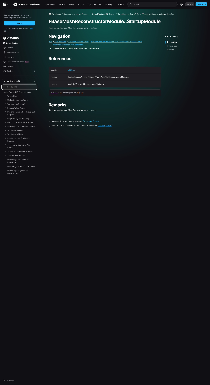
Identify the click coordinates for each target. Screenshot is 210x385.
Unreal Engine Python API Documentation (17, 172)
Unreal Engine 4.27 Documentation (17, 92)
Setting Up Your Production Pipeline (18, 139)
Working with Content (16, 104)
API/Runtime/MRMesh (78, 41)
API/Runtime (60, 41)
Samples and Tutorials (16, 155)
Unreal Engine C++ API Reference (21, 166)
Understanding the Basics (17, 100)
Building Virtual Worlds (16, 108)
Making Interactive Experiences (20, 122)
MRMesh (71, 70)
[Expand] (5, 96)
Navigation (172, 42)
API (50, 41)
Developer (56, 14)
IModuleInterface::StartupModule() (68, 44)
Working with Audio (15, 130)
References (172, 46)
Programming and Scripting (18, 118)
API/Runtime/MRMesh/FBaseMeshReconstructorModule (116, 41)
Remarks (170, 50)
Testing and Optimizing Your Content (18, 146)
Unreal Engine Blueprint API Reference (18, 161)
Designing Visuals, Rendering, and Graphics (21, 113)
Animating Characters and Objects (21, 126)
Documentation (68, 14)
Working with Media (15, 134)
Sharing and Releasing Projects (20, 151)
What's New (12, 96)
